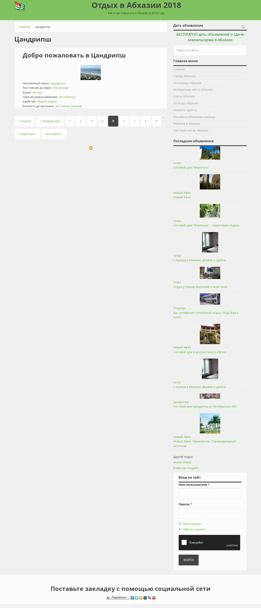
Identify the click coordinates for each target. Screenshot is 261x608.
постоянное (67, 97)
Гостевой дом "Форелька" (191, 167)
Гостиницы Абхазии (187, 83)
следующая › (27, 134)
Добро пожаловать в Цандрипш (74, 55)
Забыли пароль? (194, 529)
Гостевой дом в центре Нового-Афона (199, 352)
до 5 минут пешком (68, 106)
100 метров (60, 88)
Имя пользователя (194, 485)
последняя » (54, 134)
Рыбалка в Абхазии (186, 124)
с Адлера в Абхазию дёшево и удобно (199, 260)
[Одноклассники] (141, 596)
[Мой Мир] (145, 596)
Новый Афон (182, 193)
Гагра (177, 163)
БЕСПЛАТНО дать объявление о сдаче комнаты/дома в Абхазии (210, 37)
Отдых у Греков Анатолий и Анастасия (200, 287)
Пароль (185, 504)
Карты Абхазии (184, 96)
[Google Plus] (154, 596)
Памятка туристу (185, 110)
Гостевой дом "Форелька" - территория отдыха (206, 225)
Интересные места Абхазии (192, 89)
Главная (24, 27)
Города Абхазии (184, 76)
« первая (25, 121)
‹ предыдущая (50, 121)
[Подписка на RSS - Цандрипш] (90, 148)
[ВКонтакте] (132, 596)
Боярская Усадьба (186, 468)
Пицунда (179, 308)
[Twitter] (137, 596)
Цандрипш (58, 83)
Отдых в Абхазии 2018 (136, 5)
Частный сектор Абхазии (190, 130)
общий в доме (47, 101)
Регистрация (192, 524)
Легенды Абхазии (185, 103)
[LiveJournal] (149, 596)
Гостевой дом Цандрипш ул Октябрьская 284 (204, 406)
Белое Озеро (182, 462)
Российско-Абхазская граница (194, 117)
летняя (37, 92)
